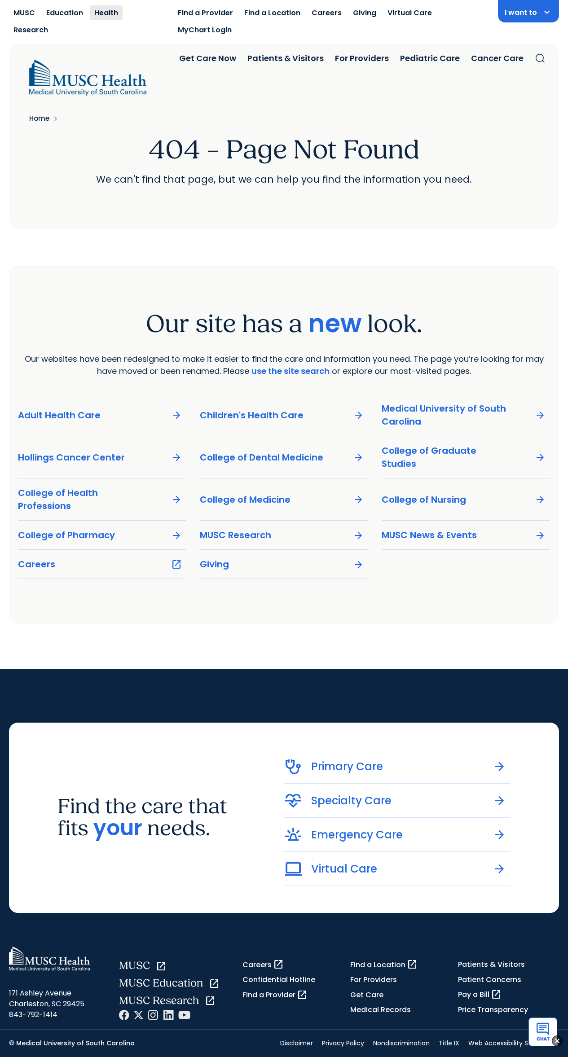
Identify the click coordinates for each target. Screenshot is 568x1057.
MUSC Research (282, 535)
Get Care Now (207, 58)
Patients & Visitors (285, 58)
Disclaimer (296, 1043)
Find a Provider (205, 13)
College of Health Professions (100, 499)
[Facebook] (124, 1015)
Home (39, 118)
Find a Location (272, 13)
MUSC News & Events (464, 535)
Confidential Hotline (278, 979)
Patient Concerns (489, 979)
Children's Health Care (282, 415)
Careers (327, 13)
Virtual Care (409, 13)
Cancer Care (497, 58)
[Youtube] (184, 1015)
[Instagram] (153, 1015)
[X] (138, 1015)
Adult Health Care (100, 415)
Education (64, 13)
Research (30, 30)
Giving (364, 13)
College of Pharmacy (100, 535)
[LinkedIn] (168, 1015)
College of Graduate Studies (464, 457)
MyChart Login (205, 30)
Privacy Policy (343, 1043)
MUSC (24, 13)
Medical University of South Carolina (464, 415)
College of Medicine (282, 499)
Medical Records (380, 1009)
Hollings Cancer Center (100, 457)
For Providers (362, 58)
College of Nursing (464, 499)
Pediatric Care (430, 58)
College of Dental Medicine (282, 457)
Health (106, 13)
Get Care (366, 995)
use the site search (290, 371)
